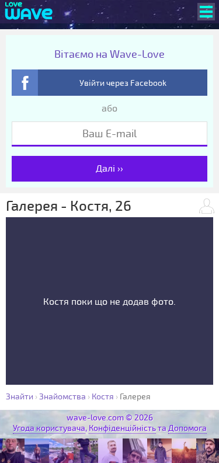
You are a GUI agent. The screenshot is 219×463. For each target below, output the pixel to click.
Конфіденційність (122, 428)
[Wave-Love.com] (29, 11)
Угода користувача (49, 428)
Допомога (187, 428)
